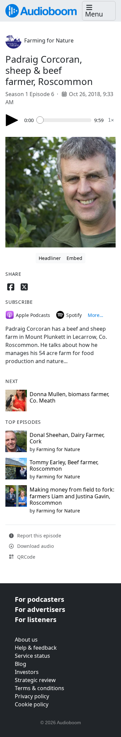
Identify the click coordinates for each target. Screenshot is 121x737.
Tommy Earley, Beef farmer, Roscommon (64, 465)
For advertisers (40, 609)
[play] (12, 120)
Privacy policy (32, 696)
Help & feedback (36, 647)
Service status (32, 655)
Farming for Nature (49, 40)
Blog (20, 664)
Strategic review (35, 680)
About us (26, 639)
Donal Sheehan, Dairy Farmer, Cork (67, 438)
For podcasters (39, 599)
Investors (27, 672)
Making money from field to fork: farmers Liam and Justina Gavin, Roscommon (72, 496)
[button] (99, 11)
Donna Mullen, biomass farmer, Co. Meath (69, 397)
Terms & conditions (39, 688)
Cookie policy (31, 704)
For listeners (35, 619)
